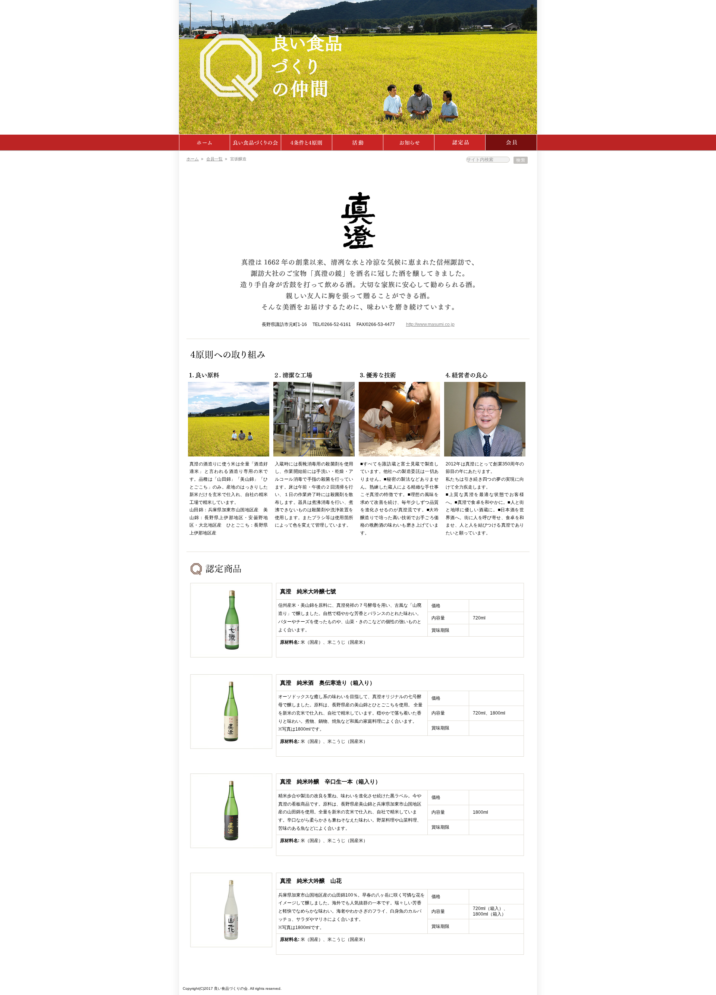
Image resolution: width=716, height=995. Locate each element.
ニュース (408, 142)
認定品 (460, 142)
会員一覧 (214, 159)
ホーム (204, 142)
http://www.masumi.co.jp (430, 324)
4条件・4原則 (306, 142)
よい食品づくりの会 (255, 142)
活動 (357, 142)
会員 (511, 142)
